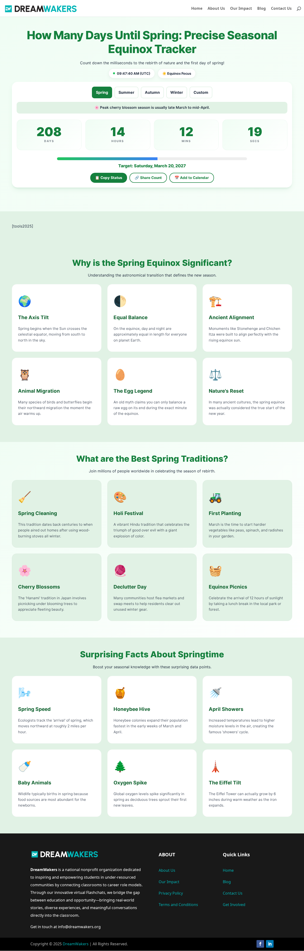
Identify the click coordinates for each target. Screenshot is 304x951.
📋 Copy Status (108, 177)
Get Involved (234, 904)
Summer (126, 92)
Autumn (152, 92)
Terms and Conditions (178, 904)
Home (196, 9)
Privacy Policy (171, 893)
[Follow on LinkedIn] (270, 944)
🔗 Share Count (148, 177)
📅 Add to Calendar (192, 177)
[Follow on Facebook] (260, 944)
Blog (261, 9)
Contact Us (281, 9)
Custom (201, 92)
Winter (176, 92)
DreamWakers (76, 943)
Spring (102, 92)
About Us (216, 9)
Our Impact (241, 9)
